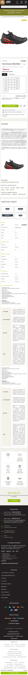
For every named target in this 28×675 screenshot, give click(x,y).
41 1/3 (6, 83)
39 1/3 (6, 80)
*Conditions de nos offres (13, 631)
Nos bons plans (7, 644)
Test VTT (15, 667)
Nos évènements (5, 592)
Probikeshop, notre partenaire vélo (9, 563)
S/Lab (2, 187)
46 (11, 88)
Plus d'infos (3, 560)
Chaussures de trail (22, 194)
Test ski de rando (21, 662)
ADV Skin (18, 187)
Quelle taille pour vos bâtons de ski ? (14, 655)
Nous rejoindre (4, 597)
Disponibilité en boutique (21, 95)
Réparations (4, 586)
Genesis (3, 189)
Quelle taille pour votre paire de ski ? (14, 651)
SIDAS (16, 98)
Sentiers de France (21, 667)
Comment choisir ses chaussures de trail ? (10, 182)
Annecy (3, 551)
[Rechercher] (26, 6)
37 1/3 (6, 78)
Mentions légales (14, 638)
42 (11, 83)
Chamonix (8, 551)
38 (11, 78)
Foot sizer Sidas (18, 227)
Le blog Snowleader (5, 594)
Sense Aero (7, 187)
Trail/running (14, 194)
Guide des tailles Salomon (7, 71)
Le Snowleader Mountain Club (8, 575)
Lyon (13, 551)
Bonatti (22, 187)
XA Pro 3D (12, 189)
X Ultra (7, 189)
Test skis (15, 662)
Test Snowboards (10, 664)
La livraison (3, 578)
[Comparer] (24, 106)
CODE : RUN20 (11, 12)
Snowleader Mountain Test (10, 646)
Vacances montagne (8, 662)
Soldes (12, 644)
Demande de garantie (6, 583)
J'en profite (18, 12)
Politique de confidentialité (9, 636)
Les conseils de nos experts (7, 572)
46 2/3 (17, 88)
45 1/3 (6, 88)
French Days (23, 644)
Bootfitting (3, 589)
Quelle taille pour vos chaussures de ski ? (14, 653)
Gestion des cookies (19, 636)
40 (11, 80)
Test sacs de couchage (8, 667)
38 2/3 (17, 78)
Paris (17, 551)
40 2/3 (17, 80)
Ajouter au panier (10, 105)
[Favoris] (20, 106)
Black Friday (17, 644)
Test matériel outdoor (19, 664)
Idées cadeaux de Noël (20, 646)
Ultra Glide (13, 187)
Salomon (4, 60)
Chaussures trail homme (7, 16)
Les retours (3, 581)
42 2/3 (17, 83)
